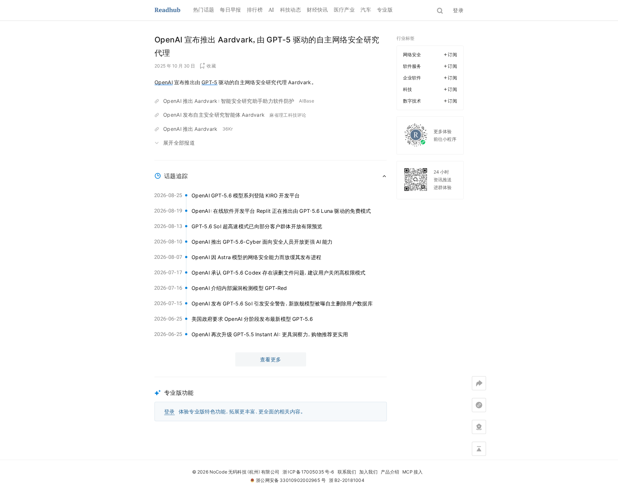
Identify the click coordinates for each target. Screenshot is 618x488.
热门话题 (203, 9)
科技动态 (290, 9)
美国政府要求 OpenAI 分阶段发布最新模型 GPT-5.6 (252, 318)
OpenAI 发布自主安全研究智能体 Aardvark (214, 114)
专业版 (385, 9)
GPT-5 (209, 82)
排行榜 (255, 9)
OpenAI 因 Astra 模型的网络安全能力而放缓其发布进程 (256, 257)
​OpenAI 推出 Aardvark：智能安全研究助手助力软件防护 (228, 101)
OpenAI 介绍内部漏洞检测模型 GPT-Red (239, 288)
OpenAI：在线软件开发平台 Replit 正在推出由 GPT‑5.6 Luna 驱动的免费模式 (281, 210)
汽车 (365, 9)
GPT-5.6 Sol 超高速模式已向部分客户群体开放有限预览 (257, 226)
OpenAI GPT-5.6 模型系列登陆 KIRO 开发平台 (246, 195)
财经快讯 (317, 9)
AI (271, 10)
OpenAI (163, 82)
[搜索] (440, 11)
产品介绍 (390, 472)
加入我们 (368, 472)
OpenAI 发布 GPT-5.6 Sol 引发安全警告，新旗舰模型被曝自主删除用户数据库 (282, 303)
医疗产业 (344, 9)
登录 (458, 10)
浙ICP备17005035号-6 (308, 472)
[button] (270, 399)
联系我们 (347, 472)
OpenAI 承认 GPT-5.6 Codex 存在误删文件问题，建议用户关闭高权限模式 (279, 272)
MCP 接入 (412, 472)
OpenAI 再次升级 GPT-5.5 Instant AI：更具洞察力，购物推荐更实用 (270, 334)
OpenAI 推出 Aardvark (190, 128)
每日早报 (230, 9)
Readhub (173, 10)
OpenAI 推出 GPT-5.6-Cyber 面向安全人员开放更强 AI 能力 (262, 241)
